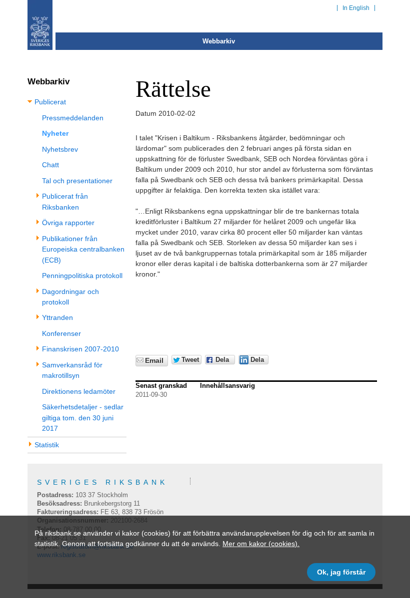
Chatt (50, 165)
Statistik (46, 445)
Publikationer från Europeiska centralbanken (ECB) (83, 249)
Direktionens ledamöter (79, 391)
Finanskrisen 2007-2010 (80, 349)
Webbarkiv (218, 41)
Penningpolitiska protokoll (82, 276)
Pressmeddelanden (73, 118)
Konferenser (61, 333)
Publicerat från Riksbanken (65, 201)
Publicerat (50, 102)
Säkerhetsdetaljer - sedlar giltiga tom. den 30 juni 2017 (83, 417)
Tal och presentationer (77, 181)
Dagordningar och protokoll (70, 297)
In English (356, 8)
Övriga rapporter (68, 223)
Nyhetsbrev (60, 149)
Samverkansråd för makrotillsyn (72, 370)
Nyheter (55, 133)
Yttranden (57, 317)
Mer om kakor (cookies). (261, 544)
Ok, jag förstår (341, 572)
